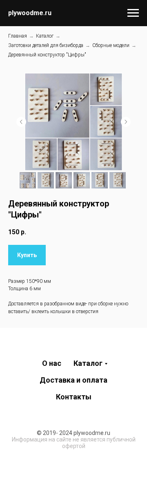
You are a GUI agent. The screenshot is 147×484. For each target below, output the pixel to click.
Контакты (73, 396)
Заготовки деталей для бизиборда (45, 45)
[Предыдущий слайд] (21, 122)
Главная (17, 36)
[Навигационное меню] (133, 13)
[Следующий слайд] (126, 122)
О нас (51, 363)
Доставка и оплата (73, 380)
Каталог (44, 36)
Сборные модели (110, 45)
